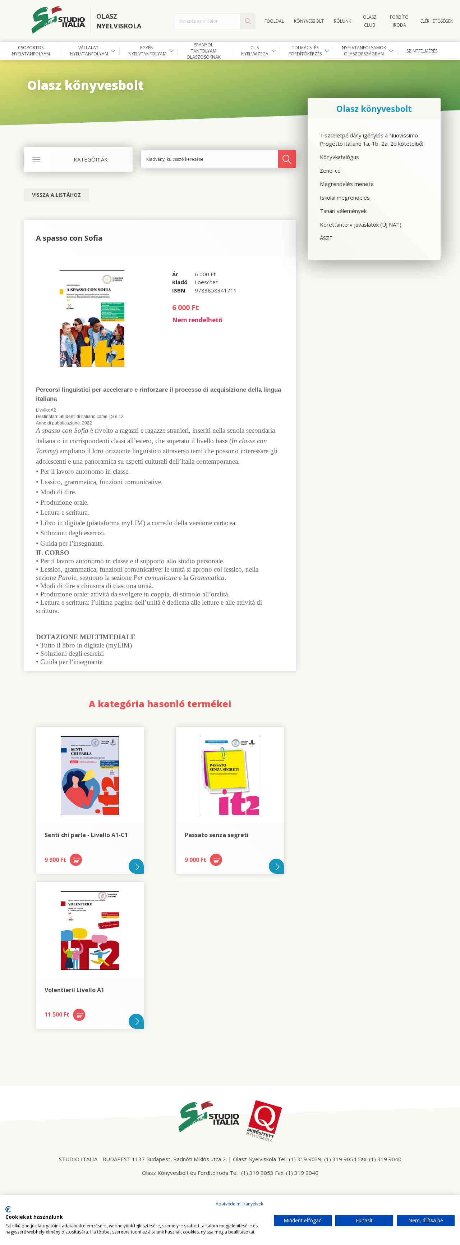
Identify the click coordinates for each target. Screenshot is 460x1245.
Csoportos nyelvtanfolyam (31, 51)
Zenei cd (330, 170)
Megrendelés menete (347, 183)
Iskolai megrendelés (345, 197)
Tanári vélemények (343, 210)
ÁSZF (326, 237)
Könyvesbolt (309, 21)
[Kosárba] (76, 860)
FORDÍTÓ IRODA (399, 21)
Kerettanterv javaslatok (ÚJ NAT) (360, 224)
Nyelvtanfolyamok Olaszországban (364, 51)
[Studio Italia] (61, 21)
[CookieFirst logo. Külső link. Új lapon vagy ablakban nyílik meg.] (8, 1209)
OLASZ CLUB (370, 21)
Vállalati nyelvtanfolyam (89, 51)
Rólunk (342, 21)
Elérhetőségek (436, 21)
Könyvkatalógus (339, 156)
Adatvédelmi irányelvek (239, 1204)
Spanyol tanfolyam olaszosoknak (204, 51)
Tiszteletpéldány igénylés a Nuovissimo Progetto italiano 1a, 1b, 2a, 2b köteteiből (371, 139)
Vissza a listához (56, 194)
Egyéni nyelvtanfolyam (147, 51)
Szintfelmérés (421, 51)
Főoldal (274, 21)
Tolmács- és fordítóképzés (305, 51)
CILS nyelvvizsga (254, 51)
